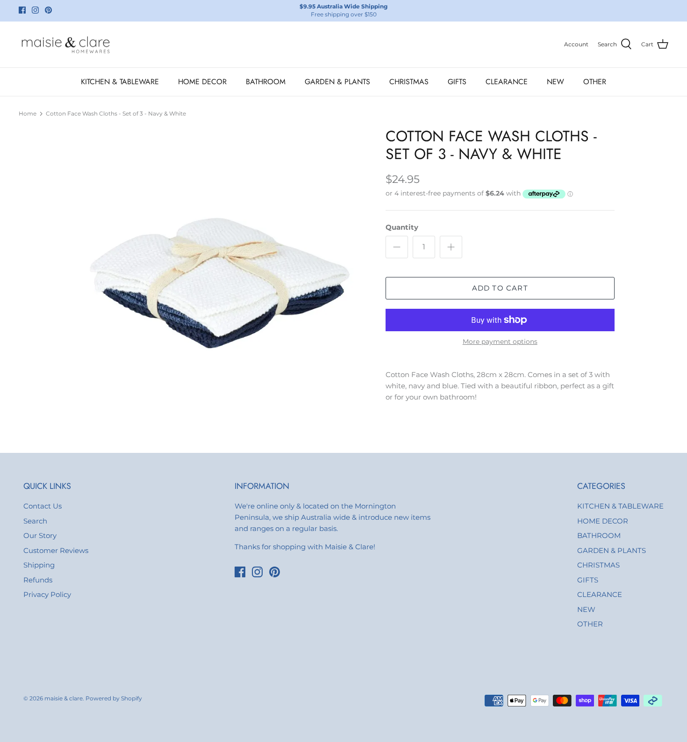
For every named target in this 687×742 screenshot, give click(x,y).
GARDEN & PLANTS (337, 81)
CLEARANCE (507, 81)
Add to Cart (500, 288)
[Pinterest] (48, 10)
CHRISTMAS (409, 81)
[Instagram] (35, 10)
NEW (555, 81)
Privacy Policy (47, 594)
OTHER (594, 81)
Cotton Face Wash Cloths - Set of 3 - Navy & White (116, 113)
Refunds (37, 579)
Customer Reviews (55, 550)
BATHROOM (266, 81)
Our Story (40, 535)
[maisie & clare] (65, 44)
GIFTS (457, 81)
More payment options (500, 342)
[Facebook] (22, 10)
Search (35, 520)
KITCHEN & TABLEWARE (120, 81)
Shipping (39, 564)
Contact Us (42, 506)
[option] (218, 273)
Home (27, 113)
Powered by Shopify (114, 698)
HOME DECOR (202, 81)
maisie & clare (63, 698)
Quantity (402, 227)
